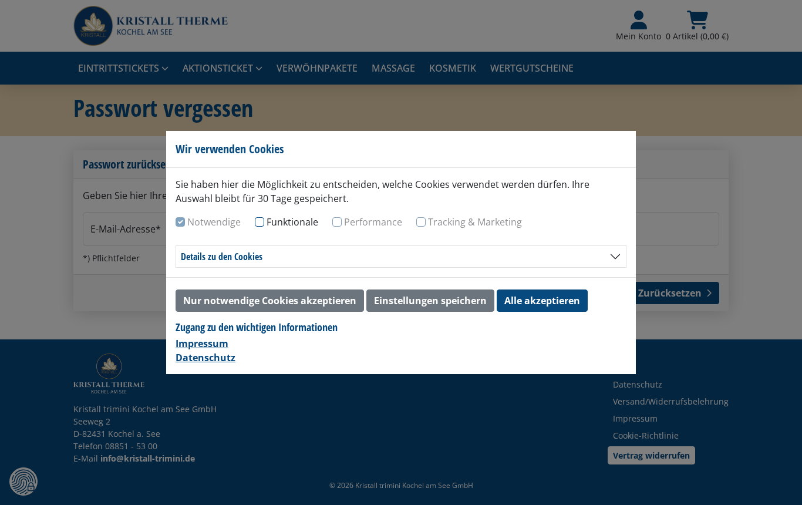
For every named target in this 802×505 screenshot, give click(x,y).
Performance (373, 222)
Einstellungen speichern (430, 300)
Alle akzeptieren (542, 300)
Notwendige (214, 222)
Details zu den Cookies (221, 256)
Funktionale (292, 222)
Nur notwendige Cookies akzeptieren (269, 300)
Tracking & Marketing (475, 222)
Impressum (202, 343)
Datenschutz (205, 357)
